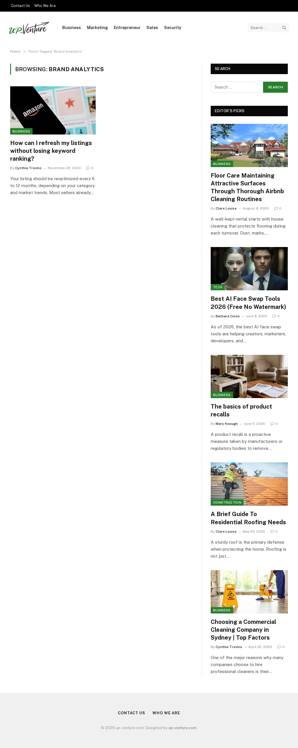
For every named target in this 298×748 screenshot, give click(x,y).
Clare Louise (226, 208)
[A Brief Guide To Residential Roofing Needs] (249, 484)
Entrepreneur (127, 27)
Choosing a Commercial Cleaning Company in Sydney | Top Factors (243, 629)
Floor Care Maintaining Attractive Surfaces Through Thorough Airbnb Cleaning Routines (247, 187)
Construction (227, 502)
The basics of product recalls (241, 410)
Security (172, 27)
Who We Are (45, 6)
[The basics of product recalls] (249, 376)
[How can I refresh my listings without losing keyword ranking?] (53, 110)
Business (71, 27)
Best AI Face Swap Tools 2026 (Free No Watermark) (248, 302)
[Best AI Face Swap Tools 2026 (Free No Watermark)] (249, 268)
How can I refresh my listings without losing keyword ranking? (51, 150)
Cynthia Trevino (28, 168)
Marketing (97, 27)
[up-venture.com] (29, 27)
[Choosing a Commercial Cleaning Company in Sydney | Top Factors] (249, 591)
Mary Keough (227, 424)
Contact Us (20, 6)
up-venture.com (182, 728)
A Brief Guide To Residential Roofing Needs (248, 518)
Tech (217, 287)
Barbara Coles (228, 316)
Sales (152, 27)
